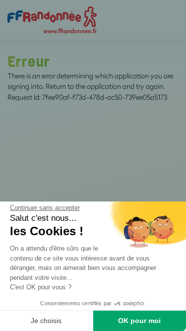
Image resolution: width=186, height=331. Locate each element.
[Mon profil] (52, 19)
